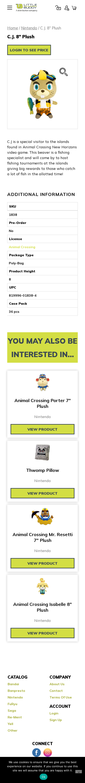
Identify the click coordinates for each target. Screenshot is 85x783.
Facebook (36, 752)
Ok (43, 776)
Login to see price (29, 50)
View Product (42, 429)
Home (12, 28)
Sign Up (67, 8)
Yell (10, 724)
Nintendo (29, 28)
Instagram (47, 752)
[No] (78, 771)
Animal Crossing (22, 247)
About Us (57, 684)
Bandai (13, 684)
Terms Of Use (61, 697)
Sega (12, 710)
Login (58, 8)
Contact (56, 691)
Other (13, 730)
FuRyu (12, 704)
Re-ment (15, 717)
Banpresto (16, 691)
